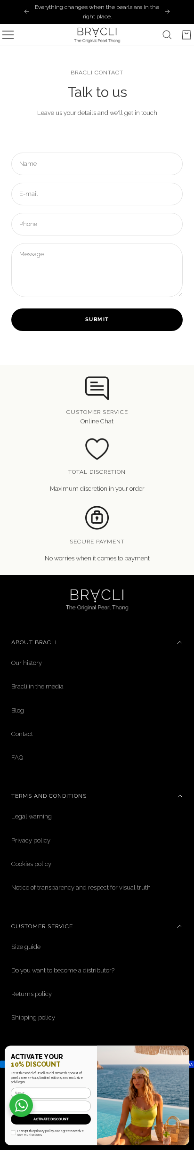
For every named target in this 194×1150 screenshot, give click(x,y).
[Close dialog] (184, 1050)
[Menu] (8, 34)
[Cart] (186, 35)
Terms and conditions (49, 796)
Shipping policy (33, 1017)
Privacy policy (30, 840)
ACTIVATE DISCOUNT (51, 1119)
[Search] (167, 35)
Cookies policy (31, 863)
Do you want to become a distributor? (62, 970)
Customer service (42, 926)
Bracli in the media (37, 686)
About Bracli (34, 642)
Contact (22, 733)
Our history (26, 662)
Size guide (25, 946)
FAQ (17, 757)
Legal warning (31, 816)
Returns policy (31, 993)
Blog (17, 710)
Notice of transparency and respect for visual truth (81, 887)
